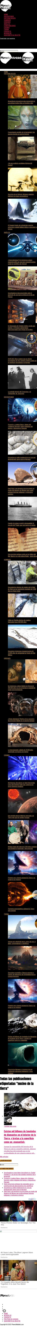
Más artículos (4, 1157)
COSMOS (7, 28)
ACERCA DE (7, 33)
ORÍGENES (7, 22)
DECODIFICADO (9, 16)
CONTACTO (7, 31)
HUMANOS (7, 20)
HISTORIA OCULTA (9, 18)
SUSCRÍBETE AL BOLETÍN (12, 35)
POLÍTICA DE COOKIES (11, 1319)
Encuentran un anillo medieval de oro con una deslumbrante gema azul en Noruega (17, 1189)
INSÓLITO (7, 24)
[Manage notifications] (4, 1310)
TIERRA (6, 29)
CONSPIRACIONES (10, 26)
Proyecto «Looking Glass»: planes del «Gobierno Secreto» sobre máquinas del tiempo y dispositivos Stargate (20, 1180)
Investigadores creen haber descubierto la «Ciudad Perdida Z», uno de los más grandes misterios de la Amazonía (20, 1174)
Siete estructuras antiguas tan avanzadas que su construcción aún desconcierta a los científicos (19, 1185)
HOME (6, 14)
